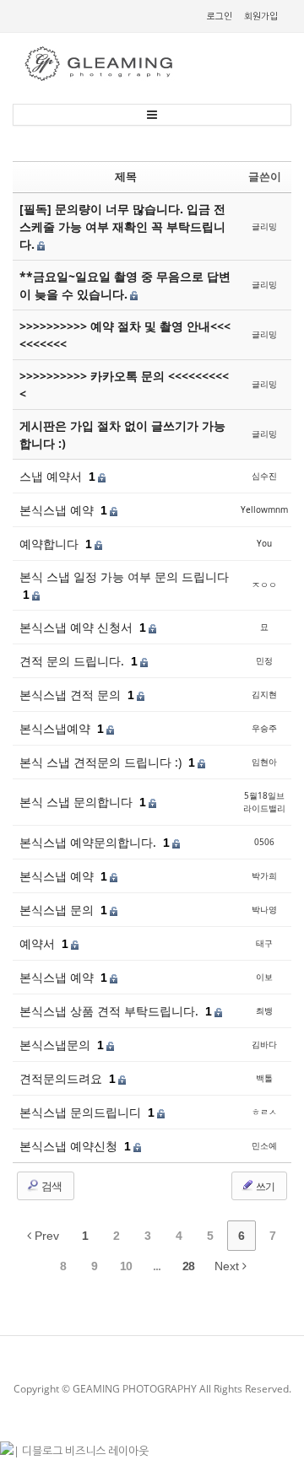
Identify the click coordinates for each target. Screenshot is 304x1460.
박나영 (264, 909)
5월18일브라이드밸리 (264, 801)
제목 (126, 176)
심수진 (264, 476)
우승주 (264, 728)
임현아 (264, 762)
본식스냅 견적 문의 (71, 695)
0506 (264, 842)
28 (188, 1266)
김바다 (264, 1044)
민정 (264, 660)
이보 (264, 977)
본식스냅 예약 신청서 (77, 627)
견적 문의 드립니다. (73, 661)
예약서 (38, 943)
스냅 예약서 (52, 476)
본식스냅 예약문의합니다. (89, 842)
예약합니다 (50, 544)
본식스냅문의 (56, 1045)
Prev (45, 1235)
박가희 (264, 875)
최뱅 (264, 1010)
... (156, 1266)
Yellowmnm (264, 509)
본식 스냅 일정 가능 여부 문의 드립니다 (124, 576)
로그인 (219, 16)
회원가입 (261, 16)
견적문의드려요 (62, 1078)
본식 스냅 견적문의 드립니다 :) (102, 762)
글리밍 (264, 226)
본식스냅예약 (56, 728)
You (264, 543)
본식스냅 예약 (58, 510)
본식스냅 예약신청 (70, 1146)
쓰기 (264, 1186)
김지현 (264, 694)
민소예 (264, 1145)
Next (228, 1266)
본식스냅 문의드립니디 (81, 1112)
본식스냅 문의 (58, 910)
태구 (264, 943)
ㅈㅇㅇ (264, 584)
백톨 (264, 1078)
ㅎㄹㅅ (264, 1112)
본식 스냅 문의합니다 (77, 802)
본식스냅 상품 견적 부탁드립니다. (110, 1011)
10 (126, 1266)
